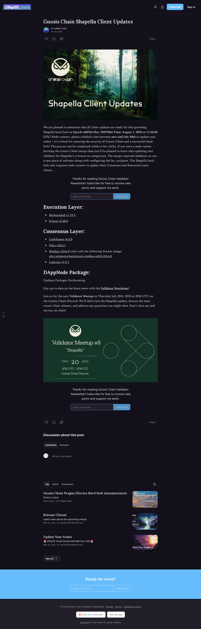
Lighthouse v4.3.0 (60, 239)
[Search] (155, 7)
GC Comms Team (59, 28)
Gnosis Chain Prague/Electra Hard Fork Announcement (85, 493)
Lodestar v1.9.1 (59, 262)
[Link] (38, 207)
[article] (100, 499)
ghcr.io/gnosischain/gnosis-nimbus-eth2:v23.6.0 (80, 256)
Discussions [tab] (67, 484)
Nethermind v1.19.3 (62, 215)
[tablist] (57, 445)
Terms (118, 606)
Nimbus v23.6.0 (59, 251)
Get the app (116, 614)
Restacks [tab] (64, 445)
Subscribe (175, 6)
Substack (85, 622)
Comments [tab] (50, 445)
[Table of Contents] (3, 314)
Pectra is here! (51, 497)
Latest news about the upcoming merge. (65, 519)
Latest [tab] (55, 484)
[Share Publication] (162, 7)
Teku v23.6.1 (57, 245)
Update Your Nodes (57, 537)
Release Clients (54, 515)
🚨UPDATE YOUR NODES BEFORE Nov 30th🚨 (68, 541)
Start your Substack (92, 614)
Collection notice (132, 606)
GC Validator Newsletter (70, 523)
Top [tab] (47, 484)
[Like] (46, 39)
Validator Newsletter (115, 288)
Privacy (109, 606)
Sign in (191, 6)
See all (50, 558)
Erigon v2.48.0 (58, 221)
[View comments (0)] (54, 39)
